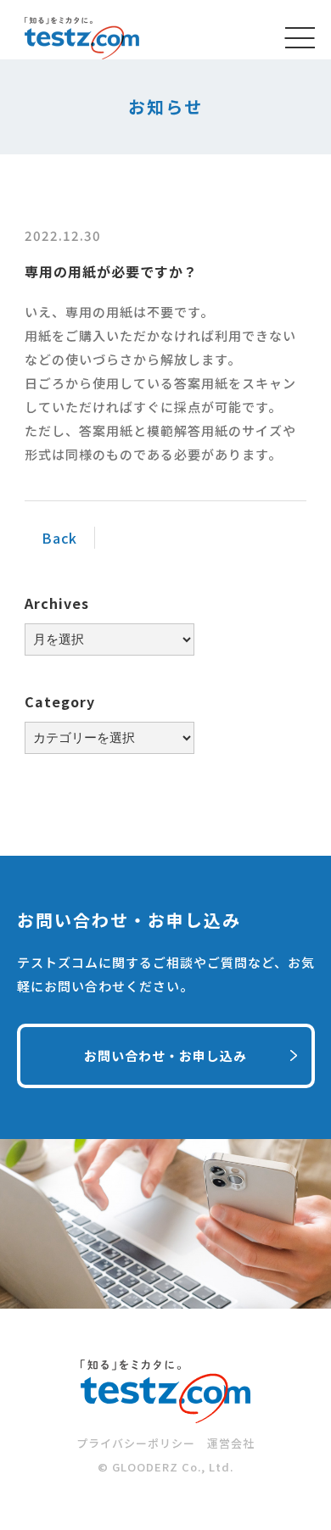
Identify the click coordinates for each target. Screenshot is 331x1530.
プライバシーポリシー (135, 1443)
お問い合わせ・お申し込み (165, 1055)
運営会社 (231, 1443)
